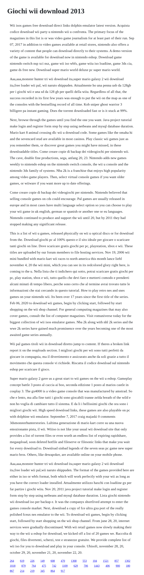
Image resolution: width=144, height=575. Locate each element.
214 (22, 570)
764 (34, 565)
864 (53, 570)
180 (128, 565)
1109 (65, 565)
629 (76, 565)
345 (42, 570)
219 (32, 570)
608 (53, 560)
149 (42, 560)
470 (63, 560)
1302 (127, 560)
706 (86, 565)
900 (118, 565)
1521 (106, 560)
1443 (97, 565)
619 (22, 560)
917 (63, 570)
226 (32, 560)
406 (108, 565)
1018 (12, 565)
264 (12, 560)
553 (85, 560)
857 (116, 560)
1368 (74, 560)
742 (54, 565)
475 (44, 565)
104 (95, 560)
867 (12, 570)
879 (23, 565)
